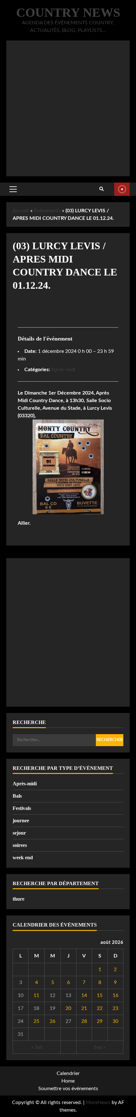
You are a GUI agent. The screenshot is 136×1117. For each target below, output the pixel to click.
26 (52, 1021)
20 (68, 1008)
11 (36, 995)
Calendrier (68, 1073)
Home (68, 1081)
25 (36, 1021)
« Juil (36, 1047)
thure (18, 899)
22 (99, 1008)
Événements (47, 210)
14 (84, 995)
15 (99, 995)
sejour (19, 833)
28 (84, 1021)
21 (84, 1008)
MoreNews (98, 1102)
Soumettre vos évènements (122, 189)
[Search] (101, 189)
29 (99, 1021)
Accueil (21, 210)
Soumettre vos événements (68, 1088)
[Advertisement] (68, 108)
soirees (20, 845)
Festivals (22, 808)
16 (115, 995)
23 (115, 1008)
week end (23, 857)
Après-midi (63, 369)
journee (21, 820)
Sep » (100, 1047)
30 (115, 1021)
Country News (68, 12)
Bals (17, 796)
